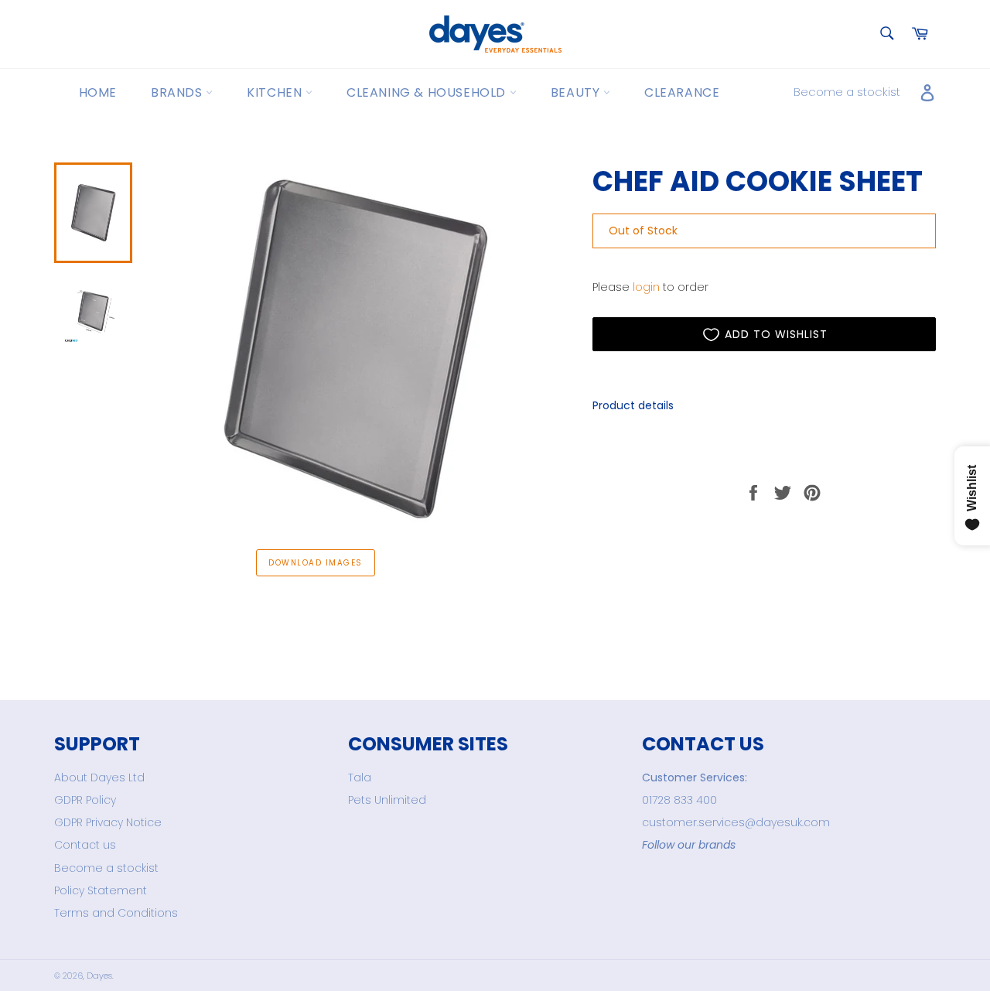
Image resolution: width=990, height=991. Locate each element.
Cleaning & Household (428, 92)
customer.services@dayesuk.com (736, 822)
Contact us (85, 845)
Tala (359, 777)
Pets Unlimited (387, 800)
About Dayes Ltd (99, 777)
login (646, 287)
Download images (315, 563)
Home (98, 92)
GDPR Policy (85, 800)
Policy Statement (100, 890)
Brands (178, 92)
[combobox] (886, 34)
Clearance (681, 92)
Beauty (577, 92)
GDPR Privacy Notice (108, 822)
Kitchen (276, 92)
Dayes (99, 975)
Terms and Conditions (116, 913)
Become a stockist (847, 92)
